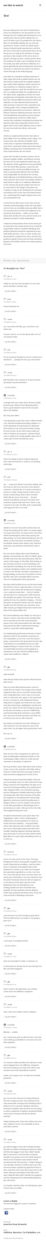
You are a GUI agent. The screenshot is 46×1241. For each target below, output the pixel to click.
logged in (17, 1203)
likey (28, 261)
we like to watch (13, 5)
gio (15, 261)
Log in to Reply (10, 291)
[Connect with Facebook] (6, 1212)
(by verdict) (22, 261)
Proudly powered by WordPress (13, 1238)
